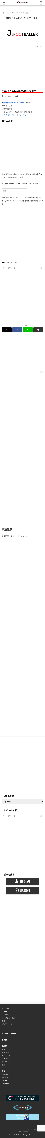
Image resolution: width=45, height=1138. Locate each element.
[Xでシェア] (7, 329)
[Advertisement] (22, 68)
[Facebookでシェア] (17, 329)
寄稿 (3, 1021)
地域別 (4, 1046)
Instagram (5, 1077)
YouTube (5, 1074)
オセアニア (6, 1055)
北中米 (4, 1062)
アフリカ (5, 1052)
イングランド (23, 115)
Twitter (4, 1080)
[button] (41, 268)
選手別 (4, 1040)
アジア (4, 1049)
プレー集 (5, 1015)
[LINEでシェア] (28, 329)
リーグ (4, 1027)
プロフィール (7, 1024)
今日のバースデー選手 (10, 262)
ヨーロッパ (6, 1059)
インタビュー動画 (9, 1033)
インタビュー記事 (9, 1018)
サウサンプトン (10, 115)
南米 (3, 1065)
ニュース (5, 1012)
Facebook (6, 1084)
